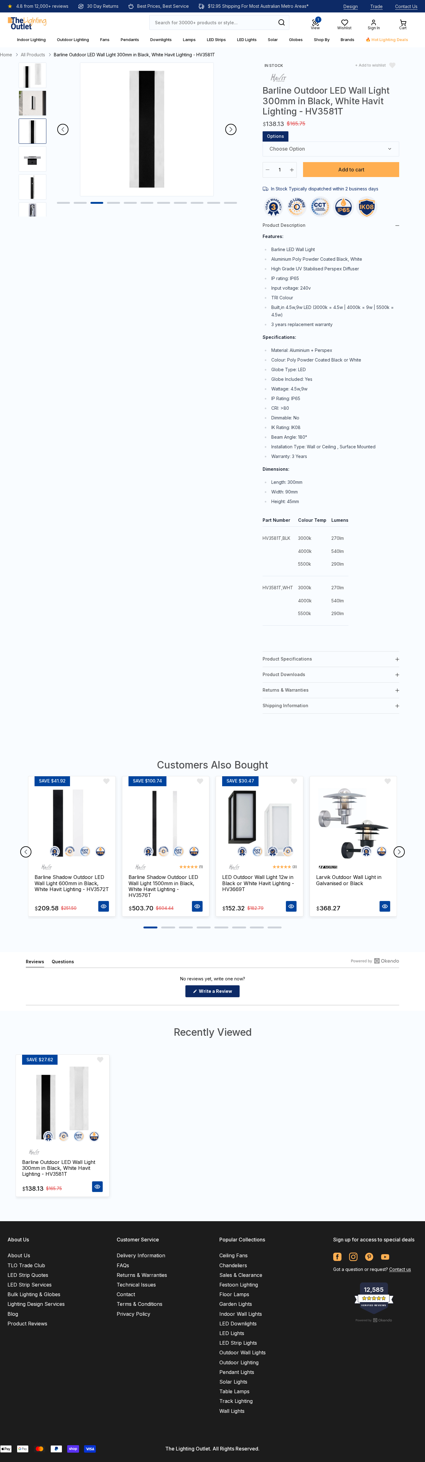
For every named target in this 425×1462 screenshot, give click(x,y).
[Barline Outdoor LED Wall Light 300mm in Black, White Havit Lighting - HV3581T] (62, 1105)
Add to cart (351, 169)
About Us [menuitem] (18, 1255)
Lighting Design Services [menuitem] (36, 1304)
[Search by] (281, 22)
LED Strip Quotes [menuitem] (27, 1275)
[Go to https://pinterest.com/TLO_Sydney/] (369, 1257)
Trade (376, 6)
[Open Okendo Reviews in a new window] (375, 961)
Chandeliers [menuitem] (233, 1265)
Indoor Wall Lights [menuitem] (240, 1314)
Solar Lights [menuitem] (233, 1382)
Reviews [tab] (35, 963)
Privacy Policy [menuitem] (133, 1314)
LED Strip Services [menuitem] (29, 1285)
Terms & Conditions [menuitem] (139, 1304)
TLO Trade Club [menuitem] (26, 1265)
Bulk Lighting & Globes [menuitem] (33, 1294)
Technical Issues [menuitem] (136, 1285)
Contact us (400, 1269)
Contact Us (406, 6)
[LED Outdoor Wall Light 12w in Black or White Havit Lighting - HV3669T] (259, 823)
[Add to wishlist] (106, 781)
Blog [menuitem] (12, 1314)
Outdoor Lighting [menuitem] (239, 1362)
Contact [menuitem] (126, 1294)
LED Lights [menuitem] (231, 1333)
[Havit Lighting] (278, 77)
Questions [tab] (63, 963)
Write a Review (219, 992)
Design (350, 6)
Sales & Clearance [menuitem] (240, 1275)
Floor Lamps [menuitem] (234, 1294)
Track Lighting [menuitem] (236, 1401)
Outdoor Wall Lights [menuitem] (242, 1352)
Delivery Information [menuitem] (141, 1255)
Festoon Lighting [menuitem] (238, 1285)
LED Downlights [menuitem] (238, 1323)
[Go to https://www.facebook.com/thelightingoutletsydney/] (337, 1257)
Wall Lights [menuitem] (232, 1411)
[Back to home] (27, 22)
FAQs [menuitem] (123, 1265)
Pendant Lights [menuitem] (236, 1372)
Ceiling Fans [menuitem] (233, 1255)
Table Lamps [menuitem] (234, 1391)
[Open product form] (103, 906)
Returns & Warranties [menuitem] (142, 1275)
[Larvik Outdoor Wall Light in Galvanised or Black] (353, 823)
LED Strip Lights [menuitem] (238, 1343)
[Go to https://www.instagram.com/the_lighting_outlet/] (353, 1257)
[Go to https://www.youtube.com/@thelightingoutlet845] (385, 1257)
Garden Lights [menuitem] (235, 1304)
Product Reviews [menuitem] (27, 1323)
